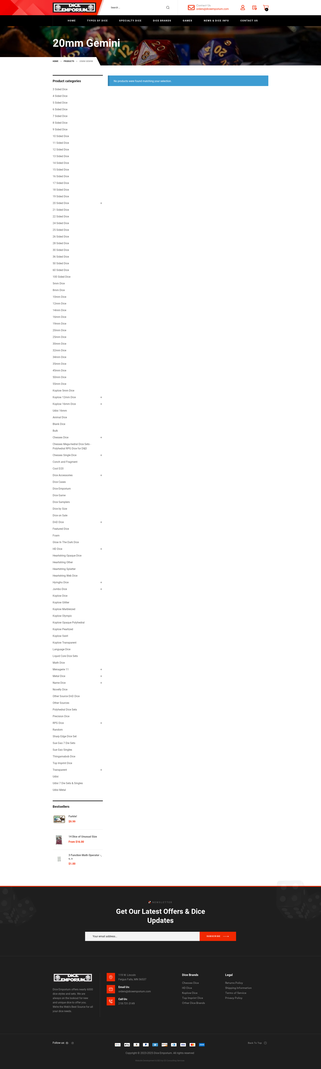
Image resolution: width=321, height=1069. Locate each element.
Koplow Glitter (61, 602)
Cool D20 (58, 468)
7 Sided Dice (60, 116)
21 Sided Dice (61, 209)
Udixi (56, 776)
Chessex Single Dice (64, 455)
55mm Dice (59, 383)
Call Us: (123, 999)
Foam (56, 535)
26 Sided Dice (61, 236)
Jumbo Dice (60, 589)
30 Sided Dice (61, 250)
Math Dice (59, 662)
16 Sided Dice (61, 176)
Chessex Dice (60, 437)
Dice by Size (60, 508)
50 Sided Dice (61, 263)
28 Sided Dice (61, 243)
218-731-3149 (126, 1003)
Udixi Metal (59, 789)
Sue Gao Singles (62, 749)
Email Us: (124, 987)
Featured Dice (61, 528)
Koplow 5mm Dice (63, 390)
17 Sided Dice (61, 183)
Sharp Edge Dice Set (65, 736)
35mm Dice (59, 363)
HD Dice (57, 548)
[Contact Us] (191, 7)
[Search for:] (142, 7)
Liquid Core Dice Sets (65, 656)
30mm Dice (59, 343)
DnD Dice (58, 522)
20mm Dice (59, 330)
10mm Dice (59, 296)
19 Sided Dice (61, 196)
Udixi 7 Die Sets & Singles (68, 783)
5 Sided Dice (60, 102)
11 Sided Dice (61, 142)
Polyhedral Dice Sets (65, 709)
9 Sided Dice (60, 129)
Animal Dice (60, 417)
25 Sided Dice (61, 229)
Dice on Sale (60, 515)
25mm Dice (59, 337)
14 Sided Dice (61, 163)
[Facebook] (67, 1043)
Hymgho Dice (61, 582)
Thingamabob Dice (64, 756)
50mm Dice (59, 377)
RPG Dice (58, 723)
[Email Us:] (111, 989)
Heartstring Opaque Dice (67, 555)
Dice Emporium (62, 488)
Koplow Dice (60, 595)
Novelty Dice (60, 689)
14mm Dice (59, 310)
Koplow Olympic (62, 615)
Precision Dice (61, 716)
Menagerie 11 (61, 669)
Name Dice (59, 682)
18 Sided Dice (61, 189)
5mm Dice (59, 283)
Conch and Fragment (65, 461)
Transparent (60, 769)
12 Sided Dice (61, 149)
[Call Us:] (111, 1001)
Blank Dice (59, 424)
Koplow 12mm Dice (64, 397)
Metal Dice (59, 676)
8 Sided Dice (60, 122)
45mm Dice (59, 370)
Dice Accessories (63, 475)
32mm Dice (59, 350)
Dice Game (59, 495)
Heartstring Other (63, 562)
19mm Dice (59, 323)
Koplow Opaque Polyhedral (69, 622)
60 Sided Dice (61, 270)
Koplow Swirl (60, 636)
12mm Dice (59, 303)
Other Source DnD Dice (66, 696)
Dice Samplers (61, 502)
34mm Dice (59, 357)
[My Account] (242, 7)
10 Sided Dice (61, 136)
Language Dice (61, 649)
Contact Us (203, 5)
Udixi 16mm (60, 410)
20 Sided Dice (61, 203)
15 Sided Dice (61, 169)
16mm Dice (59, 317)
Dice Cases (59, 482)
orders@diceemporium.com (212, 9)
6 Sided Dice (60, 109)
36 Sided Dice (61, 256)
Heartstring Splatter (64, 569)
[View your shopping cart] (265, 7)
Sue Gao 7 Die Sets (64, 743)
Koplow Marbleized (64, 609)
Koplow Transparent (64, 642)
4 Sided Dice (60, 96)
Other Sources (61, 702)
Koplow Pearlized (63, 629)
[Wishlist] (254, 7)
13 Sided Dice (61, 156)
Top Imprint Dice (62, 763)
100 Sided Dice (61, 276)
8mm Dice (59, 290)
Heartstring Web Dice (65, 575)
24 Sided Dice (61, 223)
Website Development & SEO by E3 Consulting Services (159, 1060)
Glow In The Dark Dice (66, 542)
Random (58, 729)
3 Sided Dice (60, 89)
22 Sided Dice (61, 216)
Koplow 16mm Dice (64, 404)
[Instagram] (72, 1043)
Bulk (55, 430)
